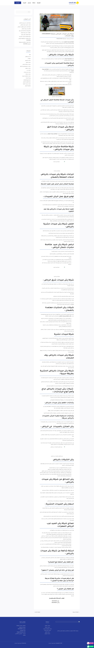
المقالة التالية (37, 612)
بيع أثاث (29, 58)
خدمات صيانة (28, 74)
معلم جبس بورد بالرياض (26, 28)
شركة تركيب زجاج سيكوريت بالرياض (24, 26)
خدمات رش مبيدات (69, 38)
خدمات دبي (29, 70)
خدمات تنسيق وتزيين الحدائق (25, 66)
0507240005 (54, 601)
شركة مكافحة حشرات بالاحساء (25, 36)
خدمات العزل (28, 62)
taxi (30, 54)
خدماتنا (33, 3)
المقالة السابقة (76, 612)
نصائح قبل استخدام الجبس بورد (25, 30)
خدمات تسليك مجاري (27, 64)
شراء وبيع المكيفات (27, 80)
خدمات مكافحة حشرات (26, 76)
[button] (17, 3)
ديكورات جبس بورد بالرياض (26, 32)
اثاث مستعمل (28, 56)
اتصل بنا (24, 3)
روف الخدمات (28, 78)
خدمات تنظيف (28, 68)
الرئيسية (38, 3)
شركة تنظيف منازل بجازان (26, 34)
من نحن (29, 3)
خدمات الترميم (28, 60)
